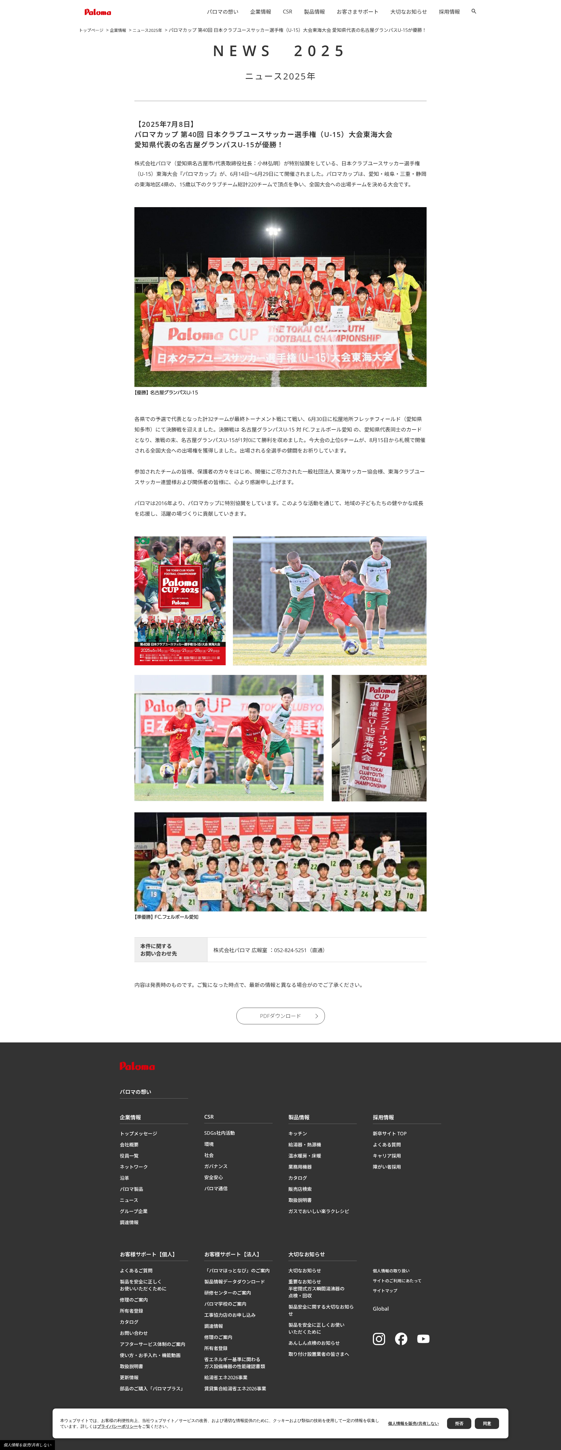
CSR (287, 11)
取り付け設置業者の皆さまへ (318, 1354)
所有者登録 (131, 1311)
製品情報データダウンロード (234, 1282)
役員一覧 (129, 1156)
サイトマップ (385, 1290)
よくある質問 (387, 1144)
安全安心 (213, 1177)
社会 (209, 1155)
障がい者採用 (387, 1167)
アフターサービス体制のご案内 (152, 1344)
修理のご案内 (134, 1300)
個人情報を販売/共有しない (27, 1445)
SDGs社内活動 (219, 1133)
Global (381, 1308)
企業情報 (260, 11)
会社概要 (129, 1144)
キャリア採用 (387, 1156)
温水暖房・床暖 (304, 1156)
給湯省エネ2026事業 (225, 1377)
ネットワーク (134, 1167)
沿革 (124, 1178)
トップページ (91, 30)
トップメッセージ (138, 1133)
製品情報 (314, 11)
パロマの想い (222, 11)
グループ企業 (134, 1211)
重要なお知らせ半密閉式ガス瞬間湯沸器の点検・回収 (316, 1289)
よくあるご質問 (136, 1270)
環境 (209, 1144)
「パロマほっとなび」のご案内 (237, 1270)
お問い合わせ (134, 1333)
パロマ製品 (131, 1189)
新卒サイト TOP (390, 1133)
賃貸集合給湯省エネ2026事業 (235, 1388)
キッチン (297, 1133)
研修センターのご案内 (227, 1293)
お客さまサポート (358, 11)
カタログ (297, 1178)
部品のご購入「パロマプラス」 (152, 1388)
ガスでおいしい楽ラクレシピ (318, 1211)
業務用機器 (300, 1167)
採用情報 (449, 11)
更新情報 (129, 1377)
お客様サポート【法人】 (233, 1254)
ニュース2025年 (147, 30)
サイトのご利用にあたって (397, 1280)
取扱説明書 (300, 1200)
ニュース (129, 1200)
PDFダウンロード (280, 1015)
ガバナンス (216, 1166)
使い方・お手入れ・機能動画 (150, 1355)
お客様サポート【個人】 (149, 1254)
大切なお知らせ (408, 11)
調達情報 (129, 1222)
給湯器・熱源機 (304, 1144)
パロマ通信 (216, 1188)
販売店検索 (300, 1189)
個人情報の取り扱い (391, 1271)
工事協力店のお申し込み (230, 1315)
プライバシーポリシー (117, 1426)
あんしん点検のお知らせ (314, 1343)
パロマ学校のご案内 (225, 1304)
